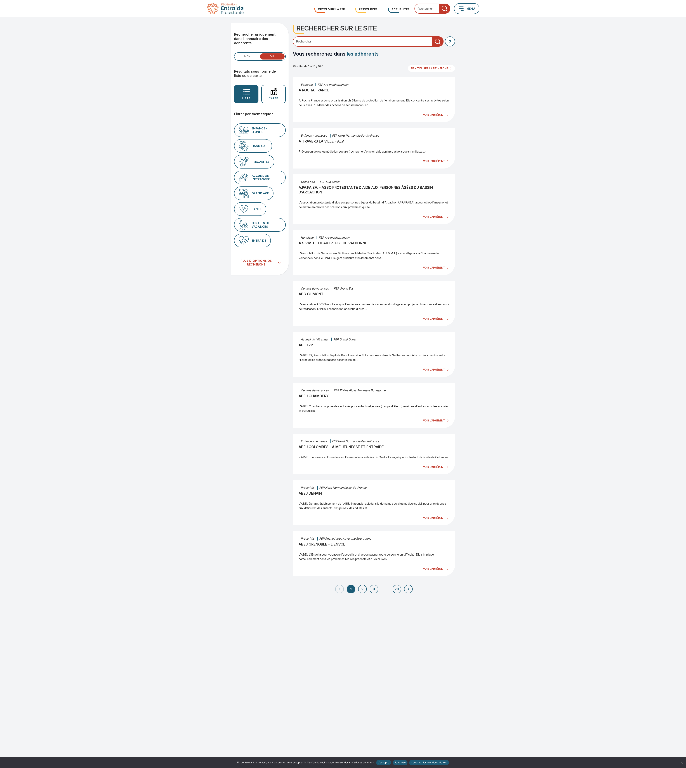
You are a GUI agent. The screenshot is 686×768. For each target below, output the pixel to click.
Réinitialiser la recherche (429, 68)
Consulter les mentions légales (429, 762)
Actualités (400, 9)
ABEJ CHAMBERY (314, 396)
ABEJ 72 (306, 345)
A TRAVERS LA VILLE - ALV (321, 141)
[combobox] (432, 9)
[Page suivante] (408, 589)
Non (247, 56)
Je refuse (400, 762)
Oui (272, 56)
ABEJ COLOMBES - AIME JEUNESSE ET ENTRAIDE (341, 447)
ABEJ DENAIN (310, 493)
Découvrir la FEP (331, 9)
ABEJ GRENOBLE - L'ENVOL (322, 544)
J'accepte (383, 762)
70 (397, 589)
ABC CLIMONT (311, 294)
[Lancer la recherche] (444, 9)
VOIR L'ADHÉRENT (434, 114)
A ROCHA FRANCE (314, 90)
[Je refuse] (681, 762)
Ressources (368, 9)
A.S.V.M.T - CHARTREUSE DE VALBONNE (333, 243)
